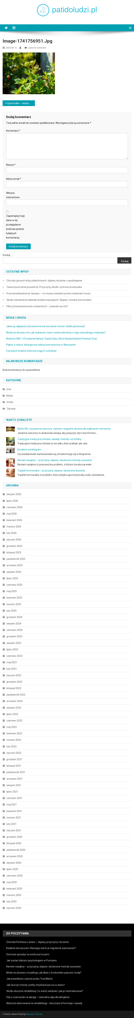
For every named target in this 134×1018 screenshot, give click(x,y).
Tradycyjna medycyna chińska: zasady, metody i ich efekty (49, 439)
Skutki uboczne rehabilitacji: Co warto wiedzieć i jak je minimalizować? (44, 991)
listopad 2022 (13, 688)
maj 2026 (11, 513)
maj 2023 (11, 662)
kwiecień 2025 (14, 597)
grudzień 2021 (14, 759)
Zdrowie (11, 408)
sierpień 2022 (13, 707)
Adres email (13, 178)
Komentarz (13, 130)
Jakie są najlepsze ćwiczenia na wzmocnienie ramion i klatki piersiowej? (45, 326)
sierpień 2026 (13, 494)
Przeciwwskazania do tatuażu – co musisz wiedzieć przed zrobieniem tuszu (48, 293)
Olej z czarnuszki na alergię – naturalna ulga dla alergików (38, 997)
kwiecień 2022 (14, 733)
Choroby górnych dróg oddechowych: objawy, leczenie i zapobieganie (44, 280)
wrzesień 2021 (14, 778)
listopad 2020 (13, 843)
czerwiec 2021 (14, 798)
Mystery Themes (34, 1014)
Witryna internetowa (13, 195)
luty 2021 (11, 824)
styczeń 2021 (13, 830)
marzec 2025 (13, 604)
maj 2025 (11, 591)
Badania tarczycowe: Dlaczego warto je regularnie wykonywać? (41, 948)
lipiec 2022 (12, 714)
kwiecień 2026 (14, 520)
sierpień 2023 (13, 643)
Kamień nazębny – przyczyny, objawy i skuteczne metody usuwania (54, 460)
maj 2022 (11, 727)
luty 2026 (11, 533)
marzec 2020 (13, 895)
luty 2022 (11, 746)
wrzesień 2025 (14, 565)
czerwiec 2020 (14, 875)
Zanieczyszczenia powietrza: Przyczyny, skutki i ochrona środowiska (44, 287)
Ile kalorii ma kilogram (29, 449)
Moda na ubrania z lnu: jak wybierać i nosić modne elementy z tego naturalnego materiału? (56, 332)
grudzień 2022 (14, 681)
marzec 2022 (13, 739)
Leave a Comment (37, 47)
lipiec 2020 (12, 869)
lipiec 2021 (12, 791)
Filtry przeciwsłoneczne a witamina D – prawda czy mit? (37, 306)
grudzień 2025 (14, 546)
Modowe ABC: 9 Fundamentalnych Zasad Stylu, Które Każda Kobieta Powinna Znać (51, 338)
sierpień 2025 (13, 572)
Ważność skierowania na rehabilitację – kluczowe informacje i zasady (44, 1003)
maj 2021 (11, 804)
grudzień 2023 (14, 636)
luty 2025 (11, 610)
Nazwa (11, 164)
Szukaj (6, 255)
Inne (8, 389)
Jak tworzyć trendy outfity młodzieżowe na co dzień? (35, 985)
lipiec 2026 (12, 500)
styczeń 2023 (13, 675)
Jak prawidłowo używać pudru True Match (29, 978)
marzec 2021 (13, 817)
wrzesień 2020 (14, 856)
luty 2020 (11, 901)
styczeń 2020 (13, 908)
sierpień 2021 (13, 785)
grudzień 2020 (14, 836)
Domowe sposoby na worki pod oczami (27, 954)
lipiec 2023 (12, 649)
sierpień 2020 (13, 862)
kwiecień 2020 (14, 888)
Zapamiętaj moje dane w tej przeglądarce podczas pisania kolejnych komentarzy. (15, 227)
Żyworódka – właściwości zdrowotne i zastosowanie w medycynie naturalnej (21, 103)
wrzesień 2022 (14, 701)
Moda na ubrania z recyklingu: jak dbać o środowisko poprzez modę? (43, 972)
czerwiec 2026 (14, 507)
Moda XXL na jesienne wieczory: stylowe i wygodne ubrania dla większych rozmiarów (64, 428)
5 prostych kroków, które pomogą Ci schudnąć (31, 350)
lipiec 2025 (12, 578)
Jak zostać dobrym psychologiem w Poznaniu (31, 960)
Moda (9, 395)
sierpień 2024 (13, 623)
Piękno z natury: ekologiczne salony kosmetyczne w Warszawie (41, 344)
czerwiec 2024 (14, 630)
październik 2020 (15, 850)
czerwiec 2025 (14, 584)
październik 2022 (15, 694)
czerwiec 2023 (14, 656)
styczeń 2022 (13, 753)
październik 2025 (15, 559)
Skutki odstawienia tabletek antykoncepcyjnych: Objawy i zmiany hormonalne (48, 299)
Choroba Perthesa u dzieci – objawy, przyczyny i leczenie (37, 942)
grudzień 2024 (14, 617)
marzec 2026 (13, 526)
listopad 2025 (13, 552)
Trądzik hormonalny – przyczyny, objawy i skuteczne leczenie (51, 470)
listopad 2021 (13, 765)
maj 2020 (11, 882)
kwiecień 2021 (14, 811)
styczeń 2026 (13, 539)
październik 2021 (15, 772)
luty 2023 (11, 668)
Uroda (9, 402)
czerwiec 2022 (14, 720)
